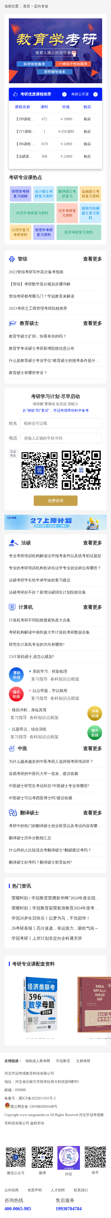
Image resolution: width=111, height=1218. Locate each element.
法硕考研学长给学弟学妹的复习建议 (39, 580)
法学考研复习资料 (67, 213)
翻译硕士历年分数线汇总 (30, 838)
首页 (26, 6)
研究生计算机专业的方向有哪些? (37, 644)
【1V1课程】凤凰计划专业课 (25, 132)
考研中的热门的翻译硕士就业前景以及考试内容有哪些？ (53, 828)
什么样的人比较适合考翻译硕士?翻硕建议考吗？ (50, 850)
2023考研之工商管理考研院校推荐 (38, 308)
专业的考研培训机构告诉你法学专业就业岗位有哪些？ (55, 568)
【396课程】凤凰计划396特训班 (24, 145)
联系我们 (81, 1190)
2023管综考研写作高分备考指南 (36, 272)
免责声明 (35, 1190)
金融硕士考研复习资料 (90, 193)
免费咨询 (55, 500)
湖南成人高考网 (37, 1061)
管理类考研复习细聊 (20, 193)
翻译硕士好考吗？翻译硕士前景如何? (40, 862)
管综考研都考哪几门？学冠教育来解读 (41, 296)
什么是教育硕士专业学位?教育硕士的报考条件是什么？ (52, 362)
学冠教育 (63, 1061)
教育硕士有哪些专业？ (28, 372)
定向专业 (41, 6)
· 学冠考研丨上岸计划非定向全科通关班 (45, 938)
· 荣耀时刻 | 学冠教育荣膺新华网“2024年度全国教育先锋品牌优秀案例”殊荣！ (54, 899)
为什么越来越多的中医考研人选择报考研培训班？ (51, 761)
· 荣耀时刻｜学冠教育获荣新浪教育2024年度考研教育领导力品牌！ (54, 909)
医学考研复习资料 (79, 232)
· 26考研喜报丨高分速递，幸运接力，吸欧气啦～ (54, 928)
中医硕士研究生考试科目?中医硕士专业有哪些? (49, 786)
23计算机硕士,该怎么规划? (31, 656)
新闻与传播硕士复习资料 (90, 213)
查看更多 (92, 258)
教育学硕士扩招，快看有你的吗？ (38, 336)
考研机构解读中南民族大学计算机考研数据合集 (49, 632)
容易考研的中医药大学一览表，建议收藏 (43, 773)
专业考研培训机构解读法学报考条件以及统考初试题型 (55, 556)
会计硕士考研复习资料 (44, 193)
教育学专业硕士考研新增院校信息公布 (41, 348)
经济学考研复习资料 (32, 213)
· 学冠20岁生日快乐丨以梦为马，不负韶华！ (49, 918)
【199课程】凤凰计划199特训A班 (24, 120)
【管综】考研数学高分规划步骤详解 (39, 284)
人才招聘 (58, 1190)
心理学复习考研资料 (20, 232)
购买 (87, 119)
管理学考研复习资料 (44, 232)
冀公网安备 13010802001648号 (33, 1106)
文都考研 (83, 1061)
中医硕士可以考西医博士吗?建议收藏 (40, 798)
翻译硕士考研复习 (67, 193)
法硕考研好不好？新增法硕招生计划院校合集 (47, 592)
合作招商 (11, 1190)
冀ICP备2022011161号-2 (37, 1098)
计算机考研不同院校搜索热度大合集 (39, 620)
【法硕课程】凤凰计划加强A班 (24, 157)
